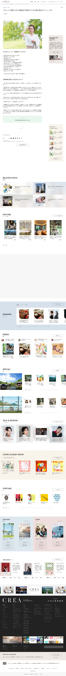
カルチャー (4, 613)
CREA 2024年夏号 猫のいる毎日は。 (26, 630)
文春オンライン (37, 674)
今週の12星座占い (57, 611)
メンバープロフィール (26, 647)
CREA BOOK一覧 (57, 559)
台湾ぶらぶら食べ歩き (16, 608)
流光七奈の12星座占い (58, 610)
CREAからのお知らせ (5, 627)
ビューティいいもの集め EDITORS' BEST (16, 623)
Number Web (31, 674)
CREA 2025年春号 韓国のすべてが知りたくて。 (27, 623)
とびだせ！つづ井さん (47, 611)
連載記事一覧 (56, 158)
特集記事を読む (8, 545)
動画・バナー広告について (29, 668)
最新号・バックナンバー (6, 647)
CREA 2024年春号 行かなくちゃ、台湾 (26, 633)
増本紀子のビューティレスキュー (17, 628)
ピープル (14, 647)
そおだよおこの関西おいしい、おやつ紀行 (17, 617)
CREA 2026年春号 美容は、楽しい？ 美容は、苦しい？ (28, 612)
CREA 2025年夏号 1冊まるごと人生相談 (26, 621)
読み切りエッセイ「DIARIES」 (48, 610)
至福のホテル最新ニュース (16, 615)
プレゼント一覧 (55, 657)
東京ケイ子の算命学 (57, 613)
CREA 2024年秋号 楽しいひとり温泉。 (26, 628)
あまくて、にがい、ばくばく (48, 616)
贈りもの (4, 608)
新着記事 (31, 1)
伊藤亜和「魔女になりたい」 (48, 608)
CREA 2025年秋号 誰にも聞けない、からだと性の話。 (28, 618)
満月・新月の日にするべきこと (59, 616)
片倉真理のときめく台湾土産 (17, 610)
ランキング (4, 620)
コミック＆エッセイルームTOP (58, 458)
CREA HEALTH (6, 7)
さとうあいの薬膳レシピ (16, 619)
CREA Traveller (26, 674)
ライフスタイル (5, 614)
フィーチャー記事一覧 (57, 215)
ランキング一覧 (57, 304)
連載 (35, 1)
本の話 (41, 674)
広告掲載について (36, 668)
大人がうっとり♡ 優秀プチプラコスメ (17, 625)
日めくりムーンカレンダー (58, 614)
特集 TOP (57, 370)
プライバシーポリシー (54, 668)
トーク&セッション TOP (58, 421)
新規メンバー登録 (56, 52)
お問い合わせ (22, 668)
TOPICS (4, 626)
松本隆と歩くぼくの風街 (37, 612)
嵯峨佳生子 (5, 13)
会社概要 (17, 668)
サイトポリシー (48, 668)
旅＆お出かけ (4, 610)
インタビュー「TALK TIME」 (48, 614)
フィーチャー (4, 623)
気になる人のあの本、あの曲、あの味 (38, 609)
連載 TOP (57, 335)
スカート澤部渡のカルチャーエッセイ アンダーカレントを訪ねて (48, 618)
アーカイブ (4, 621)
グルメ (3, 611)
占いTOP (57, 489)
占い (58, 1)
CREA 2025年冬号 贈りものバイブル (26, 625)
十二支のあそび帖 (46, 613)
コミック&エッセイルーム (52, 1)
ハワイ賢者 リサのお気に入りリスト (17, 612)
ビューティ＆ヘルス (5, 616)
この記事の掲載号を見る (22, 144)
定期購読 (42, 668)
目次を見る (8, 542)
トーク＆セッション (43, 1)
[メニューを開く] (61, 2)
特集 (38, 1)
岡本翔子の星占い (57, 608)
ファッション (4, 617)
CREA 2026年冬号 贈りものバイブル (26, 615)
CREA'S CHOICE (5, 624)
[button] (4, 245)
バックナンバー (26, 521)
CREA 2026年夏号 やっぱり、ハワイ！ (26, 609)
